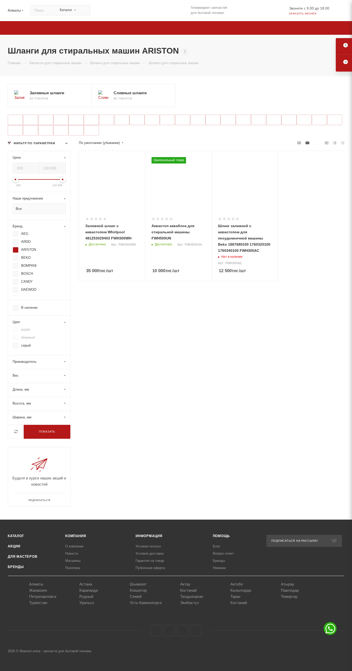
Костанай (188, 590)
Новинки (219, 568)
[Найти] (84, 10)
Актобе (236, 584)
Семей (135, 596)
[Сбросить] (16, 432)
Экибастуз (189, 602)
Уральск (86, 602)
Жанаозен (38, 590)
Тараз (235, 596)
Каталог (16, 536)
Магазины (72, 561)
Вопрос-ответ (223, 553)
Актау (185, 584)
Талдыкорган (191, 596)
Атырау (287, 584)
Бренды (16, 567)
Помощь (221, 536)
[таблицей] (342, 143)
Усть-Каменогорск (146, 602)
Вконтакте (156, 630)
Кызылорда (240, 590)
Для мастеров (22, 556)
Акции (14, 546)
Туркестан (38, 602)
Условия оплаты (148, 546)
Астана (85, 584)
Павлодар (290, 590)
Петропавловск (42, 596)
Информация (149, 536)
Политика (72, 568)
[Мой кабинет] (342, 11)
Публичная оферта (150, 568)
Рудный (86, 596)
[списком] (334, 143)
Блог (216, 546)
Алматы (36, 584)
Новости (71, 553)
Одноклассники (182, 630)
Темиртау (289, 596)
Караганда (88, 590)
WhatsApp (195, 630)
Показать (47, 431)
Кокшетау (138, 590)
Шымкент (138, 584)
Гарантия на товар (150, 561)
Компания (75, 536)
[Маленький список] (299, 143)
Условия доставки (150, 553)
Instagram (169, 630)
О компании (74, 546)
